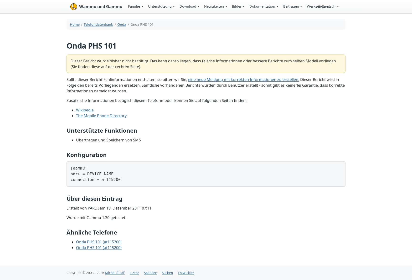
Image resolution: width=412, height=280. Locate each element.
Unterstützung (160, 6)
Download (188, 6)
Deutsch (328, 6)
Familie (134, 6)
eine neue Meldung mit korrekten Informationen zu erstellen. (243, 79)
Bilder (237, 6)
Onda (121, 24)
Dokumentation (262, 6)
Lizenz (134, 272)
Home (75, 24)
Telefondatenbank (98, 24)
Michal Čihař (115, 272)
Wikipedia (85, 110)
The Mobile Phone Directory (101, 115)
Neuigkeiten (214, 6)
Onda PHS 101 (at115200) (99, 242)
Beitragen (291, 6)
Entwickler (186, 272)
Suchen (167, 272)
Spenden (150, 272)
